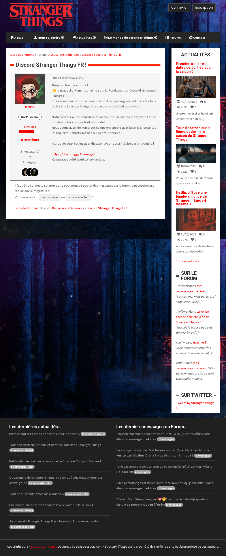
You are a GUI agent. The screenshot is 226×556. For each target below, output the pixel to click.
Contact (198, 37)
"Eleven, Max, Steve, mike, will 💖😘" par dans (163, 502)
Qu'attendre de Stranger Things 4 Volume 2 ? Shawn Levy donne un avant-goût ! (56, 480)
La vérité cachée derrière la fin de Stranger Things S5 (192, 317)
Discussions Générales (63, 54)
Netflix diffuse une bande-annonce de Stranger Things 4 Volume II (191, 198)
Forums (175, 37)
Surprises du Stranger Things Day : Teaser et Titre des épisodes (54, 524)
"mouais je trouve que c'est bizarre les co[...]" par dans (163, 452)
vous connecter (78, 197)
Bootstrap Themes (44, 546)
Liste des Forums (22, 54)
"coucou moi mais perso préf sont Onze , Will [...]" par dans (163, 436)
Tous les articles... (188, 261)
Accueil (19, 37)
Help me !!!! (200, 342)
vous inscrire (50, 197)
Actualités (84, 37)
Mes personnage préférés (191, 288)
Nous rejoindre (49, 37)
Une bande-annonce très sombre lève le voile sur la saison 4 (51, 507)
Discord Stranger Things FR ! (102, 54)
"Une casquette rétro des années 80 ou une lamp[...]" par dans (164, 469)
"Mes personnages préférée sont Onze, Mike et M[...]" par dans (164, 485)
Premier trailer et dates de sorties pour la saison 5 (194, 68)
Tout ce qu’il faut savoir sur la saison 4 (48, 494)
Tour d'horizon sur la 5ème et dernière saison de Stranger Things (193, 134)
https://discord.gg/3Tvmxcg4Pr (74, 154)
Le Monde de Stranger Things (130, 37)
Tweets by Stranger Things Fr (195, 405)
